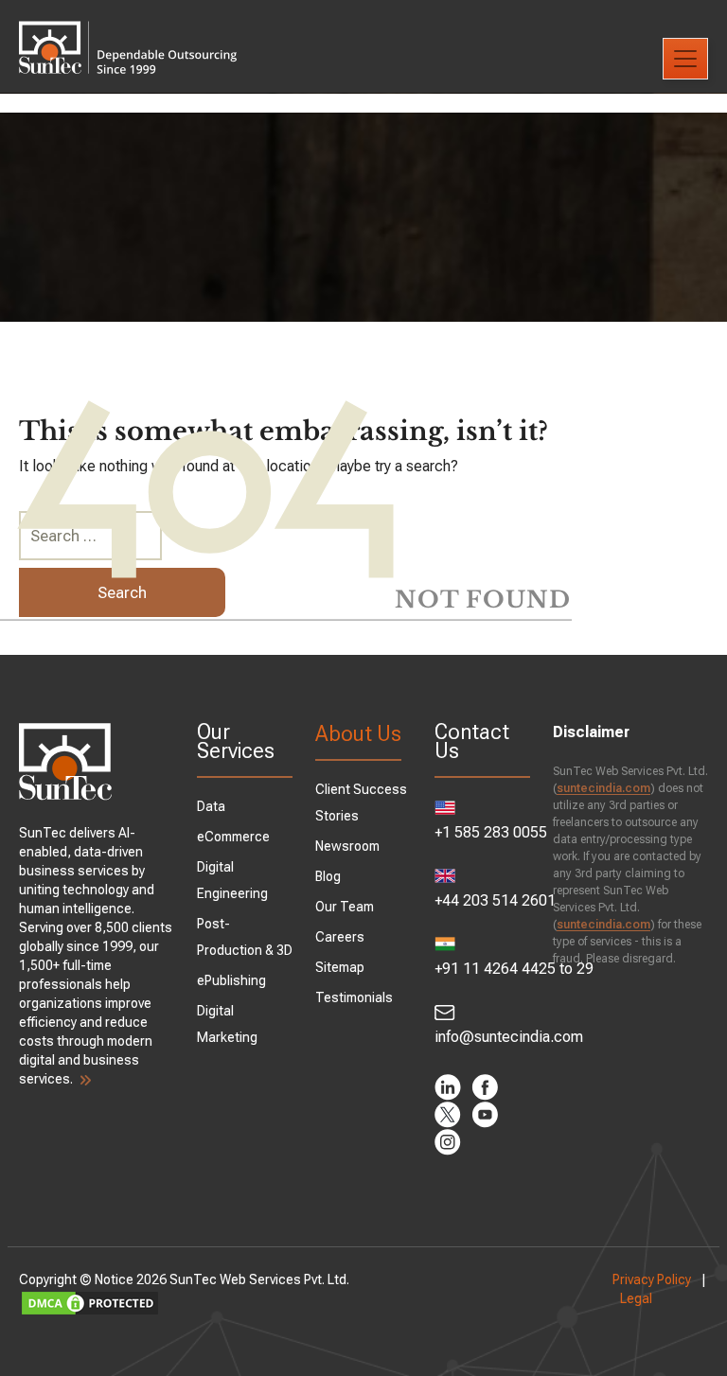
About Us (358, 734)
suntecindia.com (603, 788)
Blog (328, 876)
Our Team (344, 906)
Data (211, 806)
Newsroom (347, 846)
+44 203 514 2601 (482, 900)
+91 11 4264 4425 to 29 (482, 969)
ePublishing (231, 980)
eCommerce (233, 836)
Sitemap (339, 967)
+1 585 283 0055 (482, 832)
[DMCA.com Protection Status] (304, 1303)
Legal (636, 1298)
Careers (339, 936)
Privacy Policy (651, 1279)
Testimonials (354, 997)
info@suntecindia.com (482, 1037)
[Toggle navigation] (685, 58)
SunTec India (128, 34)
